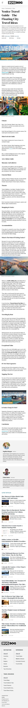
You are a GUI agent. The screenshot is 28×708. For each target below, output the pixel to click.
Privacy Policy (4, 702)
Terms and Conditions (6, 704)
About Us (3, 705)
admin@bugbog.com (5, 700)
